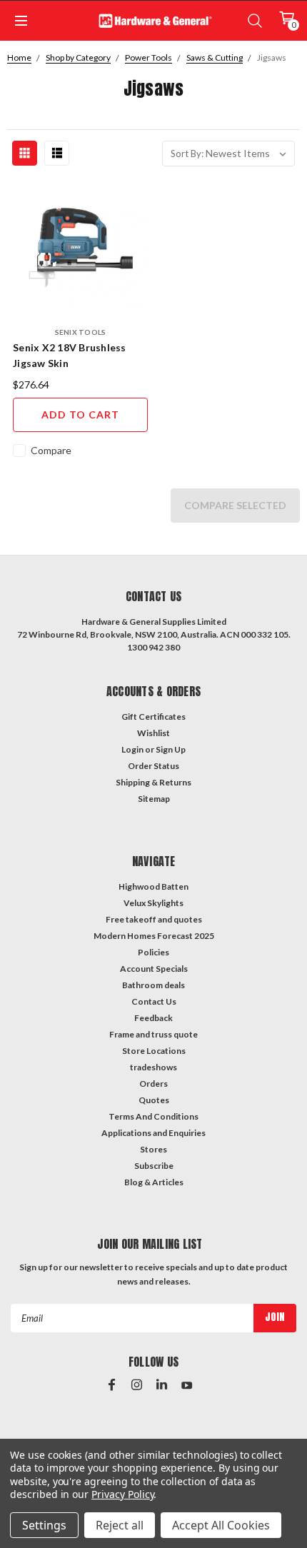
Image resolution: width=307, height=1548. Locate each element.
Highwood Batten (153, 886)
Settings (44, 1525)
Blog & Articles (153, 1182)
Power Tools (148, 57)
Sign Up (171, 749)
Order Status (153, 765)
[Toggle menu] (20, 20)
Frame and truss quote (153, 1034)
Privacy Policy (122, 1494)
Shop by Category (78, 57)
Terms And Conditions (153, 1116)
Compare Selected (235, 505)
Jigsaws (271, 57)
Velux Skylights (153, 903)
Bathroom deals (153, 985)
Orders (153, 1083)
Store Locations (154, 1050)
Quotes (154, 1100)
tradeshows (153, 1067)
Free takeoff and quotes (154, 919)
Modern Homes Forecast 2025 (154, 935)
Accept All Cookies (221, 1525)
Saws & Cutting (214, 57)
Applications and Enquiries (153, 1132)
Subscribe (153, 1165)
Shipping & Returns (153, 782)
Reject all (120, 1525)
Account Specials (154, 968)
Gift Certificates (153, 716)
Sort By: (187, 153)
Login (132, 749)
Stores (153, 1149)
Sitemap (154, 798)
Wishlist (153, 733)
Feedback (153, 1017)
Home (19, 57)
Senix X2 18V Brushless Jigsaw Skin (69, 355)
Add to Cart (80, 414)
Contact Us (153, 1001)
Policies (153, 952)
